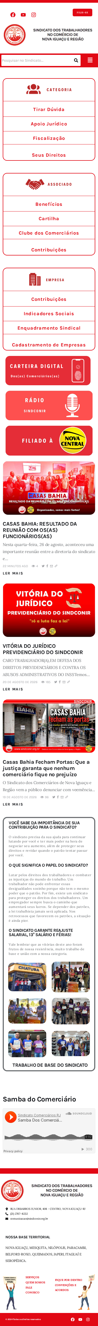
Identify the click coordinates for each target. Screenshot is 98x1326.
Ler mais (13, 573)
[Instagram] (33, 15)
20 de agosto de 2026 (20, 682)
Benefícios (49, 204)
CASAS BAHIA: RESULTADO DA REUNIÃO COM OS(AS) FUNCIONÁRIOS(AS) (40, 530)
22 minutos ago (15, 566)
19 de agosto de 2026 (20, 797)
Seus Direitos (49, 155)
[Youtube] (23, 15)
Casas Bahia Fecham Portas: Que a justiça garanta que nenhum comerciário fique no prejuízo (46, 768)
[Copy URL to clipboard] (56, 566)
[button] (90, 60)
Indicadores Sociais (49, 313)
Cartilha (49, 218)
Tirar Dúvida (49, 109)
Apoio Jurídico (49, 123)
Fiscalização (49, 138)
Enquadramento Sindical (49, 328)
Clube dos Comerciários (49, 233)
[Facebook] (13, 15)
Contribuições (49, 249)
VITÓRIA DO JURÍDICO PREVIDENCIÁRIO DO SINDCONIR (43, 649)
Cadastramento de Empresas (49, 344)
